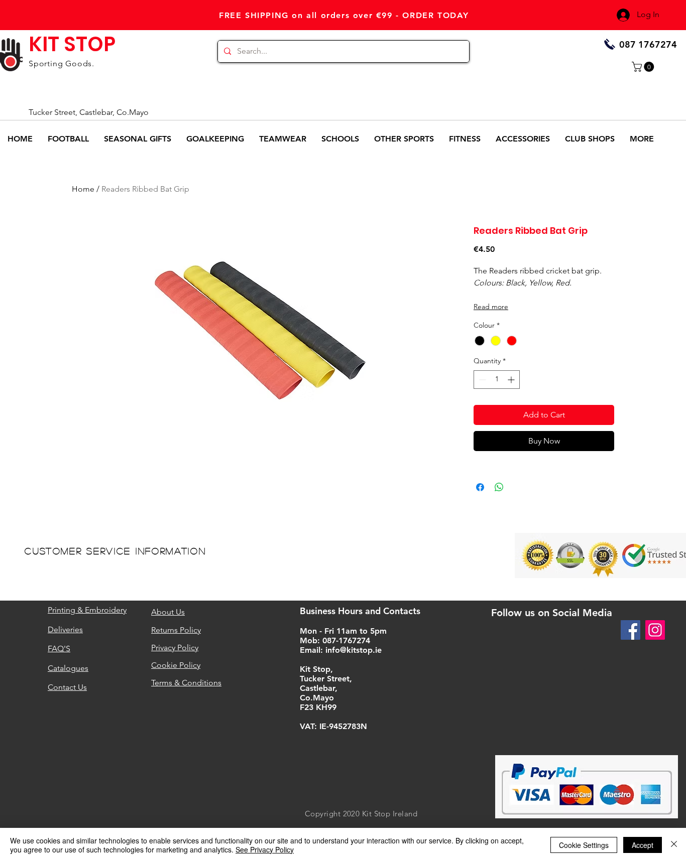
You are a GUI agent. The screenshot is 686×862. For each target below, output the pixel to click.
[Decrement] (481, 379)
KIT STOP (72, 44)
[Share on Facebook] (480, 487)
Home (83, 189)
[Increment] (512, 379)
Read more (491, 306)
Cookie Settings (584, 845)
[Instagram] (655, 630)
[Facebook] (630, 630)
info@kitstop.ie (353, 650)
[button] (644, 67)
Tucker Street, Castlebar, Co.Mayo (89, 112)
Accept (642, 845)
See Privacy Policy (265, 849)
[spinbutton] (497, 379)
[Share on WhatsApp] (499, 487)
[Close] (674, 845)
